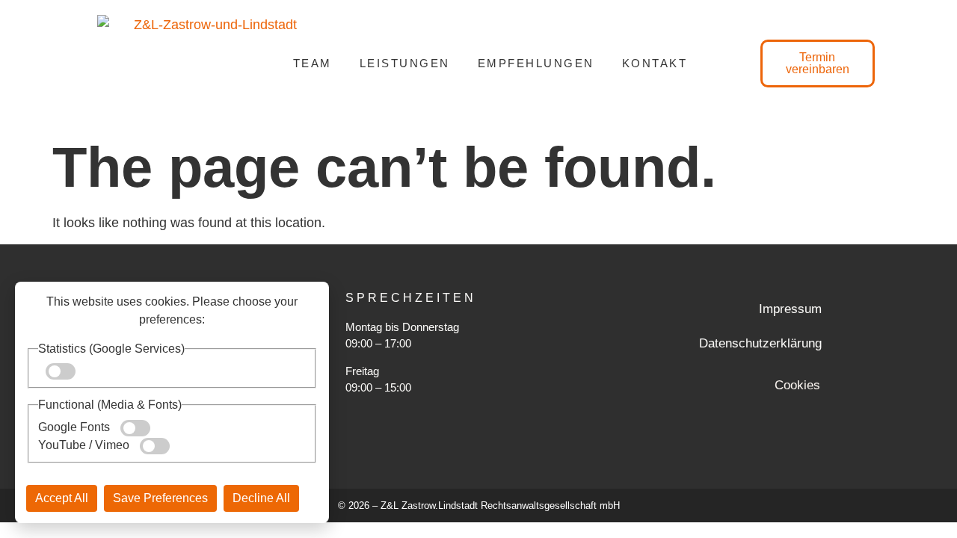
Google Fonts (75, 427)
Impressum (790, 309)
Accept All (61, 498)
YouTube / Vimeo (85, 445)
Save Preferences (160, 498)
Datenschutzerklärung (760, 343)
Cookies (797, 385)
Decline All (261, 498)
